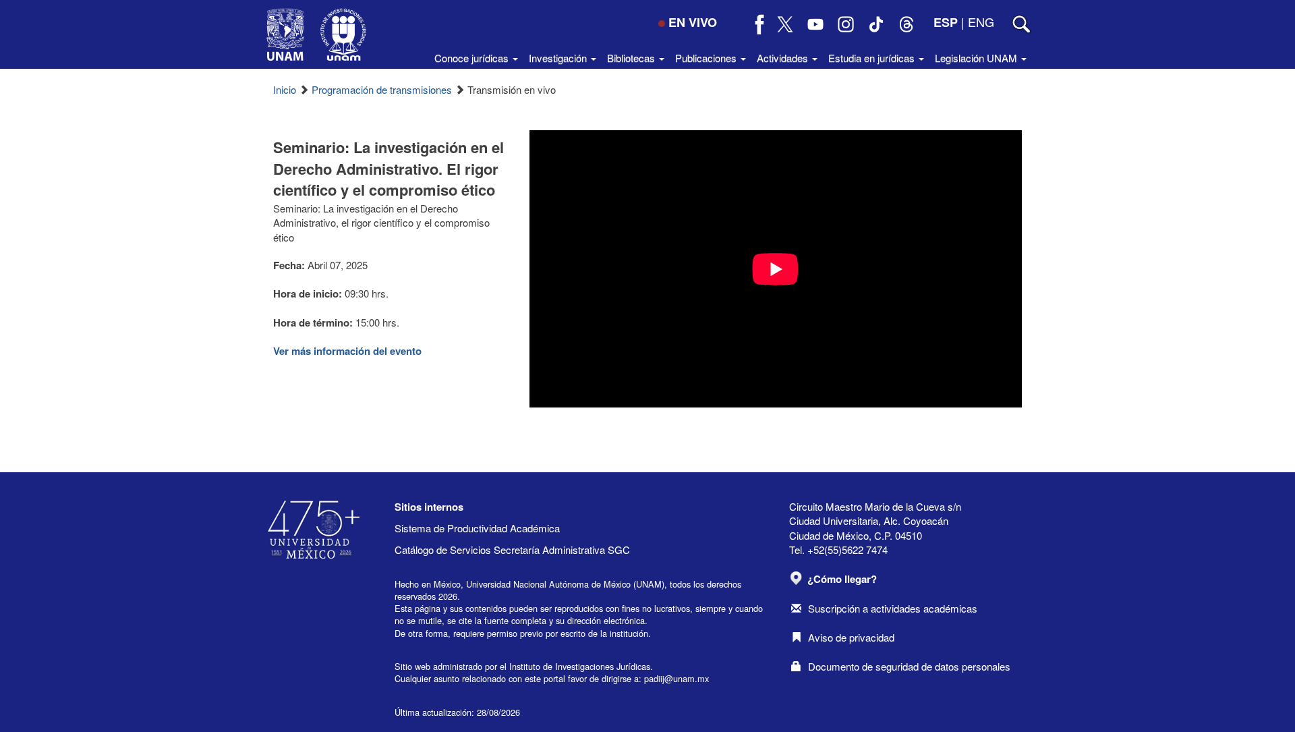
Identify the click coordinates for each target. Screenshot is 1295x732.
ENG (981, 21)
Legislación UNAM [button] (977, 58)
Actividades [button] (784, 58)
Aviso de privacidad (851, 637)
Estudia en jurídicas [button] (872, 58)
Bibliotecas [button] (632, 58)
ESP (945, 22)
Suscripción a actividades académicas (892, 608)
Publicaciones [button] (707, 58)
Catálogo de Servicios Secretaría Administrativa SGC (512, 549)
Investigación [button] (559, 58)
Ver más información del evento (347, 350)
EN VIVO (692, 22)
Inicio (284, 89)
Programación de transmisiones (382, 89)
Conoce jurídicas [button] (472, 58)
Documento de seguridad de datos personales (909, 666)
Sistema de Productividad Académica (477, 528)
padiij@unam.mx (676, 678)
